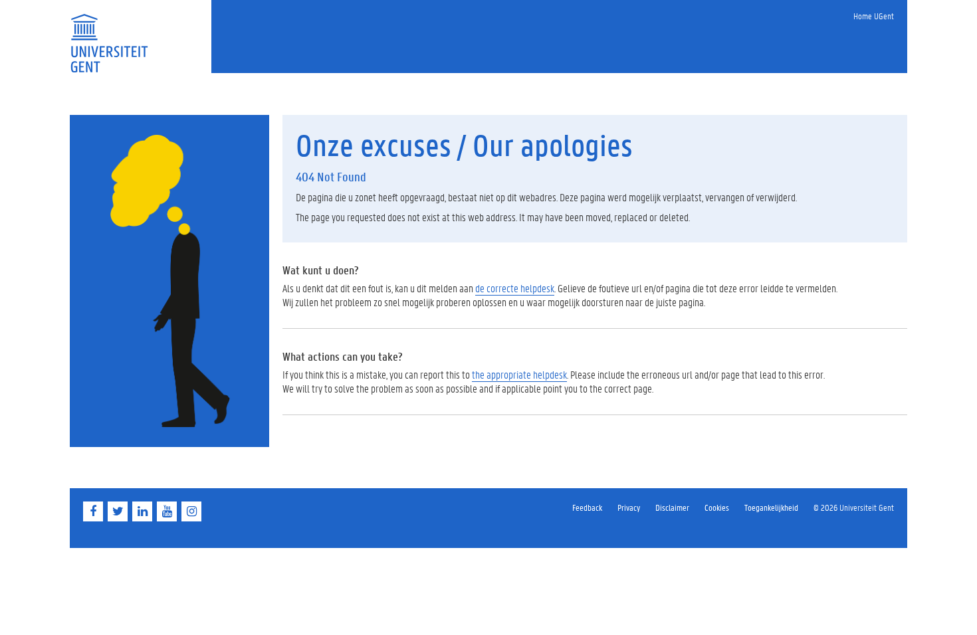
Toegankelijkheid (771, 507)
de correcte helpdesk (514, 288)
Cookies (717, 507)
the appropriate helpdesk (519, 374)
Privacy (628, 507)
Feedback (587, 507)
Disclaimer (672, 507)
